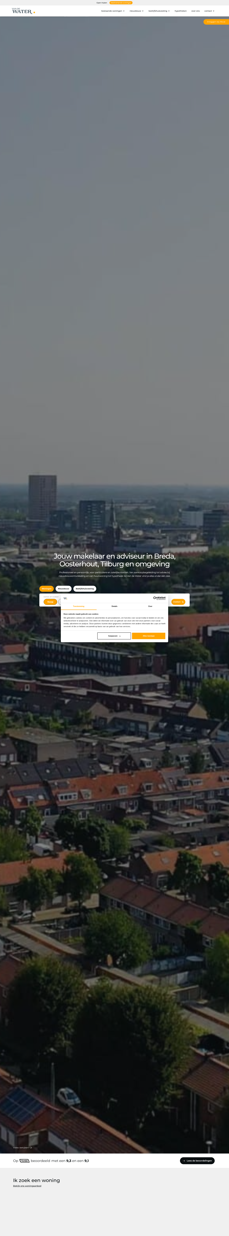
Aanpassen (112, 636)
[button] (113, 11)
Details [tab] (114, 606)
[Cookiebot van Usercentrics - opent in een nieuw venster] (155, 598)
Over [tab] (150, 606)
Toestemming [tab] (78, 606)
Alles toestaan (149, 636)
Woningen (46, 589)
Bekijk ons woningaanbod (27, 1186)
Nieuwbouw (63, 589)
